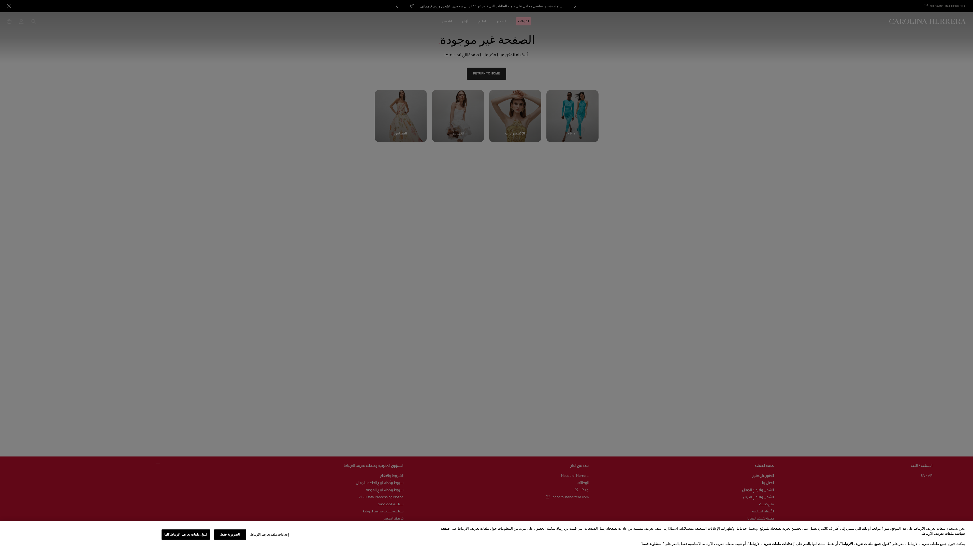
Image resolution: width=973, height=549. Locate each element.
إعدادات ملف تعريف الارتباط (269, 534)
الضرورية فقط (230, 534)
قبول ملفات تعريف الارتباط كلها (185, 534)
